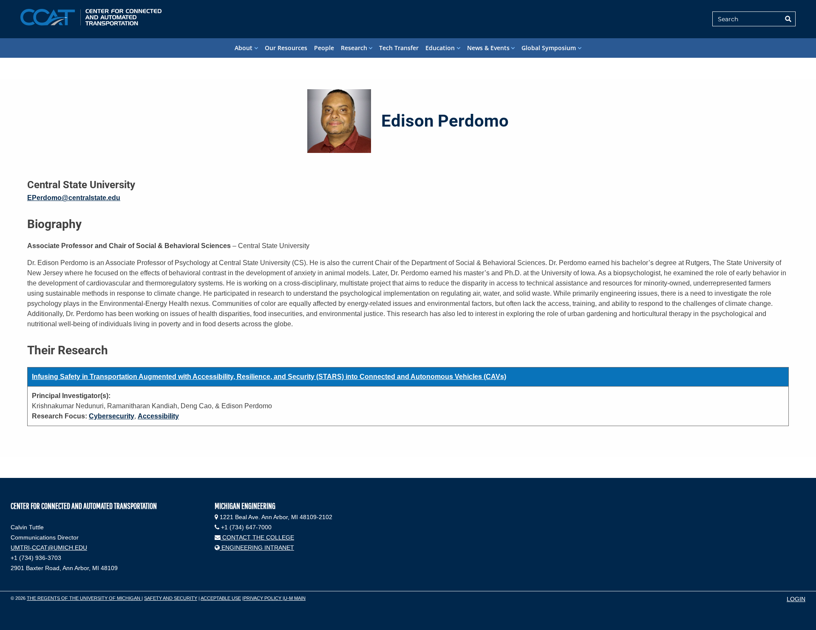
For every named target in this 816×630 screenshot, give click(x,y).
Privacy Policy (263, 598)
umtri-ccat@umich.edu (49, 547)
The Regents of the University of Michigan (84, 598)
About (243, 48)
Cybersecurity (111, 416)
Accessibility (158, 416)
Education (440, 48)
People (324, 48)
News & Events (488, 48)
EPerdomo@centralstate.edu (73, 197)
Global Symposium (548, 48)
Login (796, 599)
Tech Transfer (399, 48)
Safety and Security (170, 598)
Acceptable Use (221, 598)
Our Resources (286, 48)
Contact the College (257, 537)
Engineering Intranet (257, 547)
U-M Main (295, 598)
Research (354, 48)
